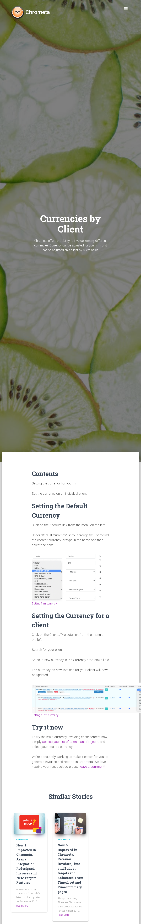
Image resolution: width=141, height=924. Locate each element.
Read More (22, 905)
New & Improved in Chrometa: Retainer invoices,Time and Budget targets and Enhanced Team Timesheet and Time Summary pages (70, 868)
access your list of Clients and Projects (70, 742)
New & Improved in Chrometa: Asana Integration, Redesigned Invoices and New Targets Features (26, 864)
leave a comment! (92, 767)
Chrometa (37, 11)
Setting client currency (45, 715)
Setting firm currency (44, 603)
